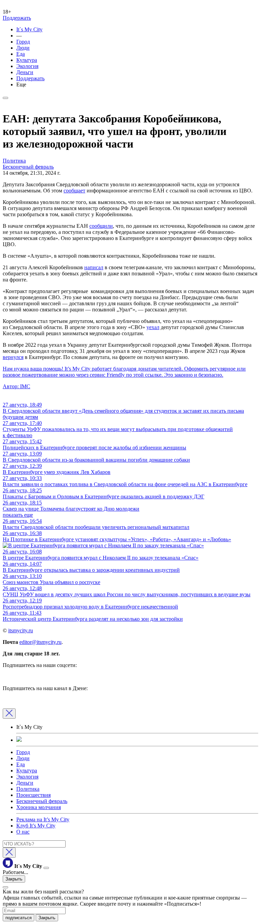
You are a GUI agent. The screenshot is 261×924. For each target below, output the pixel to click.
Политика (27, 789)
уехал (152, 327)
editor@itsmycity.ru (40, 642)
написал (93, 267)
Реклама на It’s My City (42, 819)
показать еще (18, 515)
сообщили (101, 226)
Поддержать (17, 18)
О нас (23, 832)
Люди (23, 48)
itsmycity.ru (20, 630)
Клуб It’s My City (35, 825)
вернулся (13, 357)
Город (23, 42)
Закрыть (13, 879)
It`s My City (29, 29)
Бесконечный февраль (41, 801)
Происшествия (33, 795)
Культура (26, 60)
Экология (27, 66)
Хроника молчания (38, 807)
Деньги (24, 72)
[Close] (9, 713)
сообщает (74, 190)
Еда (20, 54)
